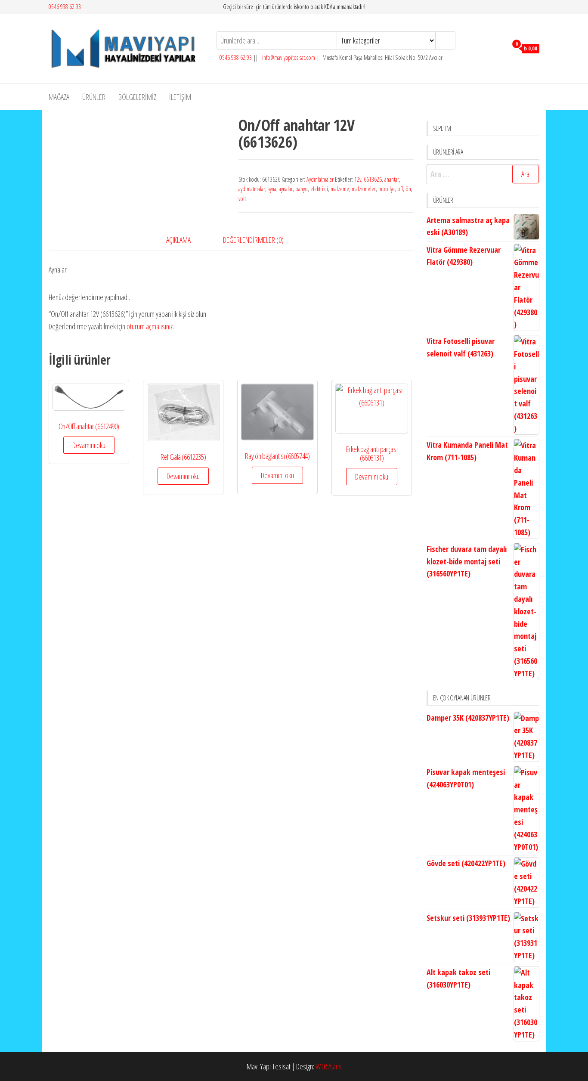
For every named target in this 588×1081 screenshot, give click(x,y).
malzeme (340, 189)
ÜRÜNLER (93, 97)
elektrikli (319, 189)
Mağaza (59, 97)
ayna (272, 189)
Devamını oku (88, 445)
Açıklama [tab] (178, 240)
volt (242, 199)
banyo (301, 189)
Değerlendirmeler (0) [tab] (253, 240)
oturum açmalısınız (150, 326)
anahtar (391, 179)
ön (408, 189)
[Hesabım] (498, 47)
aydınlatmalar (251, 189)
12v (357, 179)
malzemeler (364, 189)
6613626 (373, 179)
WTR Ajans (329, 1066)
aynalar (286, 189)
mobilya (386, 189)
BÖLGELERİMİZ (137, 97)
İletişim (180, 97)
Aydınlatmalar (320, 179)
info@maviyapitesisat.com (288, 57)
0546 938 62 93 (65, 7)
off (400, 189)
